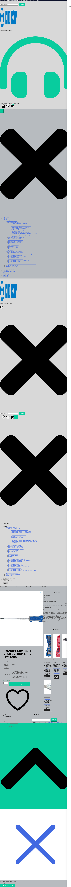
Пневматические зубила (15, 258)
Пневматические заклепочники (17, 256)
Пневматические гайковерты (16, 252)
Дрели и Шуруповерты (12, 266)
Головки (10, 250)
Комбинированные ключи (15, 239)
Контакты (5, 275)
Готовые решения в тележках (19, 223)
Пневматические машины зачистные (18, 260)
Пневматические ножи (14, 261)
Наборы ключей (15, 236)
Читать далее (56, 677)
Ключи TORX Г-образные (15, 241)
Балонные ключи (13, 247)
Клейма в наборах (16, 230)
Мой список (6, 273)
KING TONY (6, 217)
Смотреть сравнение (8, 885)
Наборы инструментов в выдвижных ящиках (24, 233)
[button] (41, 592)
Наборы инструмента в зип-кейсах (21, 226)
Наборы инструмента (14, 222)
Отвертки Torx (10, 587)
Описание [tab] (57, 593)
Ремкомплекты (10, 269)
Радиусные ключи (13, 245)
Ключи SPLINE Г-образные (16, 242)
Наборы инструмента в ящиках (20, 227)
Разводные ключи (13, 246)
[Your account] (3, 105)
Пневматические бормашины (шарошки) (20, 254)
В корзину (19, 684)
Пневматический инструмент (14, 251)
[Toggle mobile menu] (2, 111)
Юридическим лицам (9, 271)
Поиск (22, 4)
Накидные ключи (13, 244)
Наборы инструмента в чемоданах (21, 225)
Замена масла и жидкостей (13, 268)
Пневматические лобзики (15, 259)
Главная (5, 218)
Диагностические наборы (18, 228)
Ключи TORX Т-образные (15, 240)
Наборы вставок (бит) (17, 231)
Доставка (5, 270)
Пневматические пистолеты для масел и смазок (22, 264)
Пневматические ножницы (16, 263)
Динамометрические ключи (16, 237)
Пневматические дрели (15, 255)
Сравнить (5, 277)
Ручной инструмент (11, 221)
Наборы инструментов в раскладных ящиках (24, 235)
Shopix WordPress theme (54, 722)
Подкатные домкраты (12, 265)
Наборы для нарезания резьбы (20, 232)
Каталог (5, 220)
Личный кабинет (7, 274)
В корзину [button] (46, 675)
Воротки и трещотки (14, 249)
